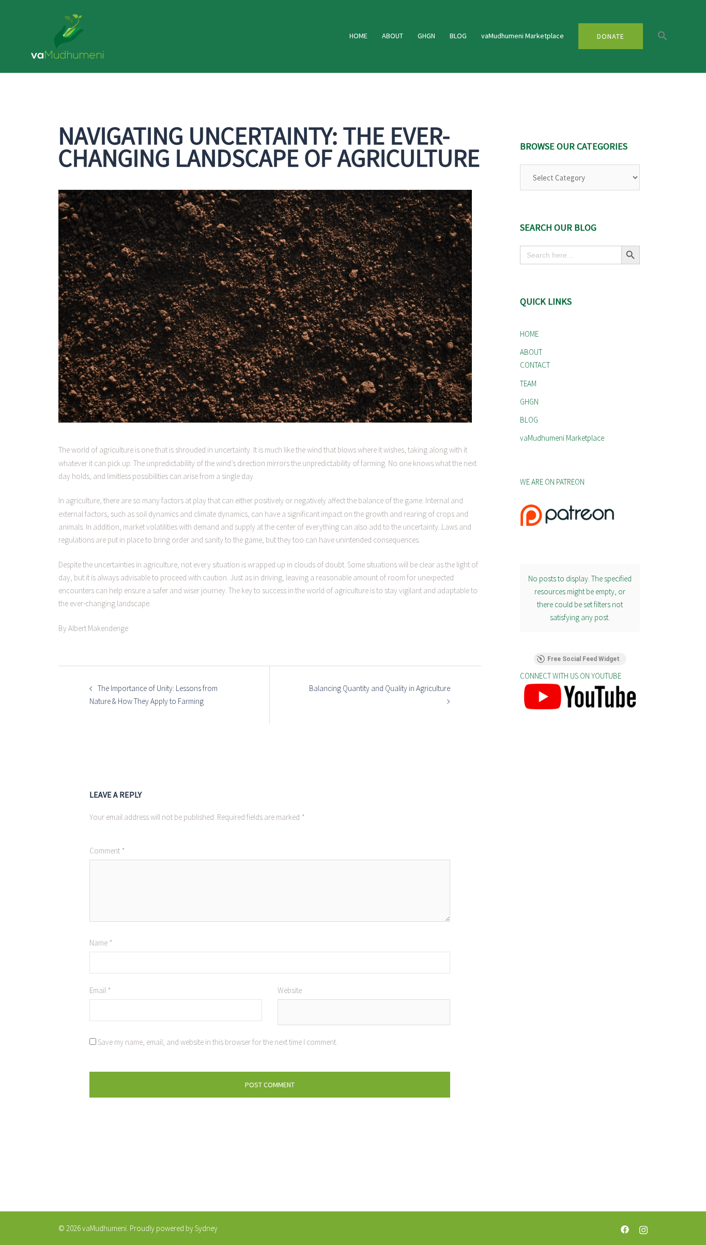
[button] (662, 36)
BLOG (458, 35)
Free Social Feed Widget (583, 659)
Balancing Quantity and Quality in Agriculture (379, 688)
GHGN (426, 35)
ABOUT (392, 35)
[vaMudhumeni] (133, 36)
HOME (358, 35)
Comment (107, 851)
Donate (610, 36)
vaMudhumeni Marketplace (522, 35)
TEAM (528, 383)
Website (290, 990)
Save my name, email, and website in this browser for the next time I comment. (217, 1042)
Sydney (206, 1228)
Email (100, 990)
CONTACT (535, 365)
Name (101, 943)
